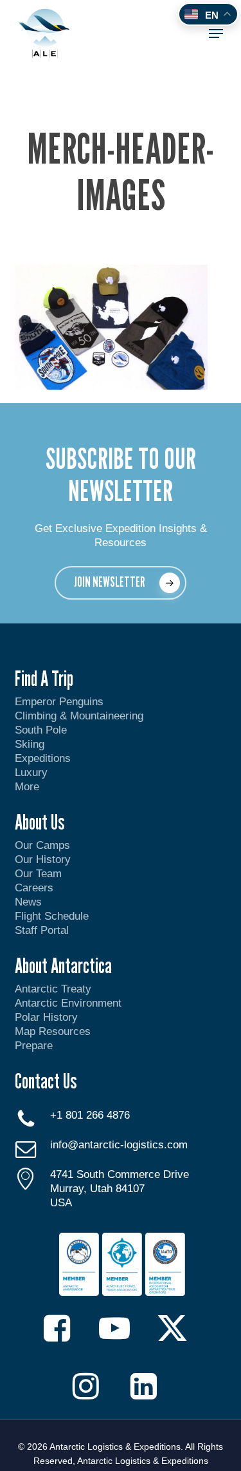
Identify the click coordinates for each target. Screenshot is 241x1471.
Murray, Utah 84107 (97, 1188)
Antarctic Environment (68, 1003)
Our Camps (42, 845)
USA (61, 1203)
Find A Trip (44, 678)
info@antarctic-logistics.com (119, 1145)
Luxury (31, 772)
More (27, 787)
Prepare (34, 1045)
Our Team (38, 874)
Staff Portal (42, 930)
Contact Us (46, 1080)
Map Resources (53, 1031)
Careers (34, 888)
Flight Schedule (52, 916)
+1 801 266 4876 (90, 1115)
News (28, 902)
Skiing (29, 744)
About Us (40, 822)
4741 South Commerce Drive (119, 1174)
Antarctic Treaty (53, 989)
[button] (216, 33)
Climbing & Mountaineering (79, 716)
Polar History (46, 1017)
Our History (43, 859)
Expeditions (44, 758)
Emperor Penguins (59, 702)
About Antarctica (63, 965)
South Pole (41, 730)
